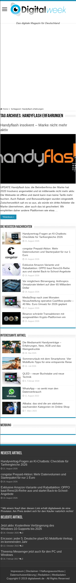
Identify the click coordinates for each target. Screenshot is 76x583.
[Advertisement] (38, 65)
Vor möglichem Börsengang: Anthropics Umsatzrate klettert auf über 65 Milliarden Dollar (47, 284)
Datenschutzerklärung (23, 574)
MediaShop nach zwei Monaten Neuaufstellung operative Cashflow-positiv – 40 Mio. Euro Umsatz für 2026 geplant (48, 301)
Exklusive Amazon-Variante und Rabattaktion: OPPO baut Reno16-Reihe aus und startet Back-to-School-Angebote (47, 268)
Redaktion (44, 574)
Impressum (17, 571)
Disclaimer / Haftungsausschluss (45, 571)
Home (5, 109)
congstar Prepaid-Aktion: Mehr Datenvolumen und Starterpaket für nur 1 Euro (46, 252)
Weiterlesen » (8, 217)
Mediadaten (59, 574)
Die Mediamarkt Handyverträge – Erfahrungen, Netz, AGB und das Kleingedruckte (42, 345)
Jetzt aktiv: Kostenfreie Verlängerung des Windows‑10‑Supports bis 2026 (27, 527)
